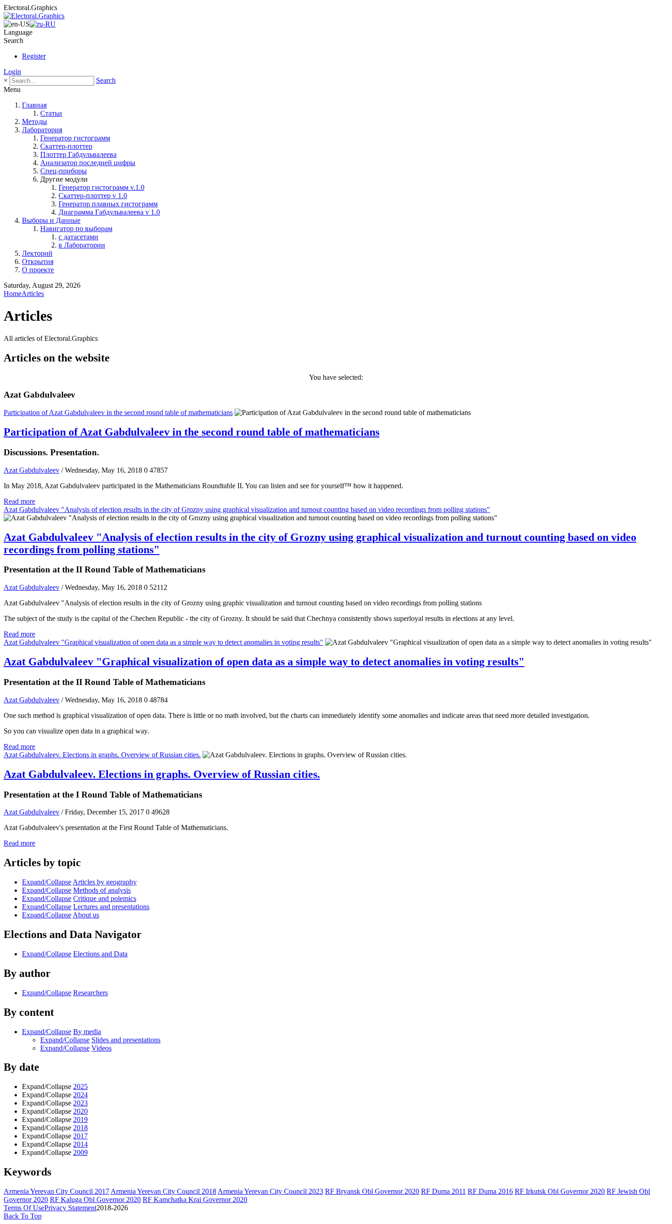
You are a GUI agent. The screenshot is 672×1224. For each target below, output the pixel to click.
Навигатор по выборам (76, 228)
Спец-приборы (63, 171)
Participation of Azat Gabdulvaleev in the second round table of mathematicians (118, 412)
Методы (34, 121)
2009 (80, 1152)
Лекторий (37, 253)
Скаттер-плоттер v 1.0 (93, 196)
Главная (34, 105)
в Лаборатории (82, 245)
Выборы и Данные (51, 220)
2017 (80, 1136)
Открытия (37, 261)
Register (34, 56)
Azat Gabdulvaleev (31, 470)
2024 (80, 1095)
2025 (80, 1086)
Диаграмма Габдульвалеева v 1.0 (109, 212)
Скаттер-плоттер (66, 146)
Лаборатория (42, 130)
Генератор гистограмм (75, 138)
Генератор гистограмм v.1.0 (101, 187)
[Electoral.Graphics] (34, 16)
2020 (80, 1111)
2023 (80, 1103)
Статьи (51, 113)
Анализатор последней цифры (87, 163)
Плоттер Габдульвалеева (78, 154)
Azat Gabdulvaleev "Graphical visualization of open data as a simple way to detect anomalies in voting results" (163, 642)
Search (106, 80)
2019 (80, 1119)
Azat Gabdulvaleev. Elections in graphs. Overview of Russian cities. (102, 755)
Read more (19, 501)
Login (12, 71)
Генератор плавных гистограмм (108, 204)
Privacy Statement (70, 1208)
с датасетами (78, 237)
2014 (80, 1144)
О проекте (38, 270)
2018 (80, 1128)
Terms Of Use (24, 1208)
